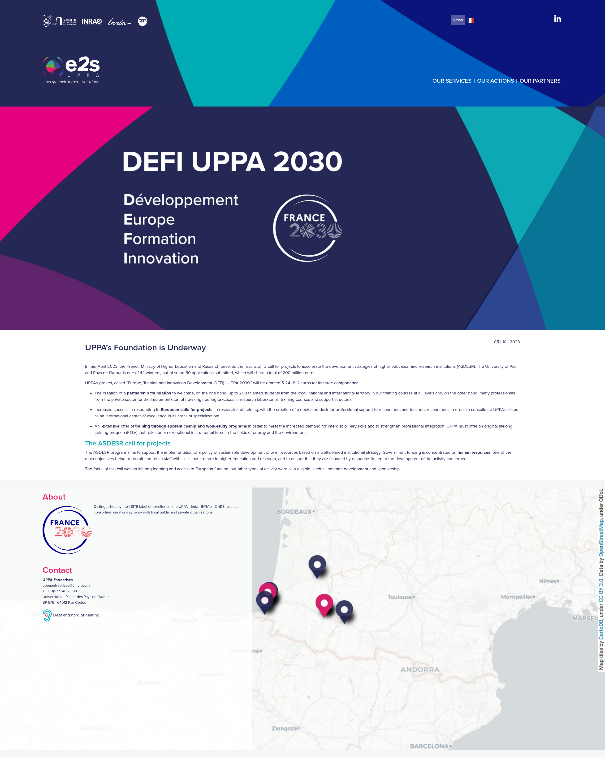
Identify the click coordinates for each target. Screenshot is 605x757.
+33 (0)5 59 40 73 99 (60, 591)
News (458, 19)
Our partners (540, 80)
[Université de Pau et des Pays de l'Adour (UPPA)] (60, 21)
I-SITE (133, 506)
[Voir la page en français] (470, 20)
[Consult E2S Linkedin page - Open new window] (557, 18)
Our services (451, 80)
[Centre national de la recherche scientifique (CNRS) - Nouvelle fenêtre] (142, 21)
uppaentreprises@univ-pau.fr (66, 585)
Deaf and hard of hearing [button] (75, 615)
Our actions (495, 80)
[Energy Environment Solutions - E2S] (71, 70)
